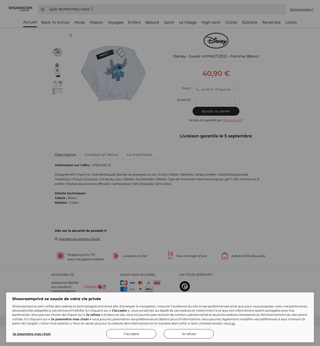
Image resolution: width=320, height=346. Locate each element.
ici (233, 323)
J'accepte (131, 334)
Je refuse (189, 334)
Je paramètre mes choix (32, 334)
